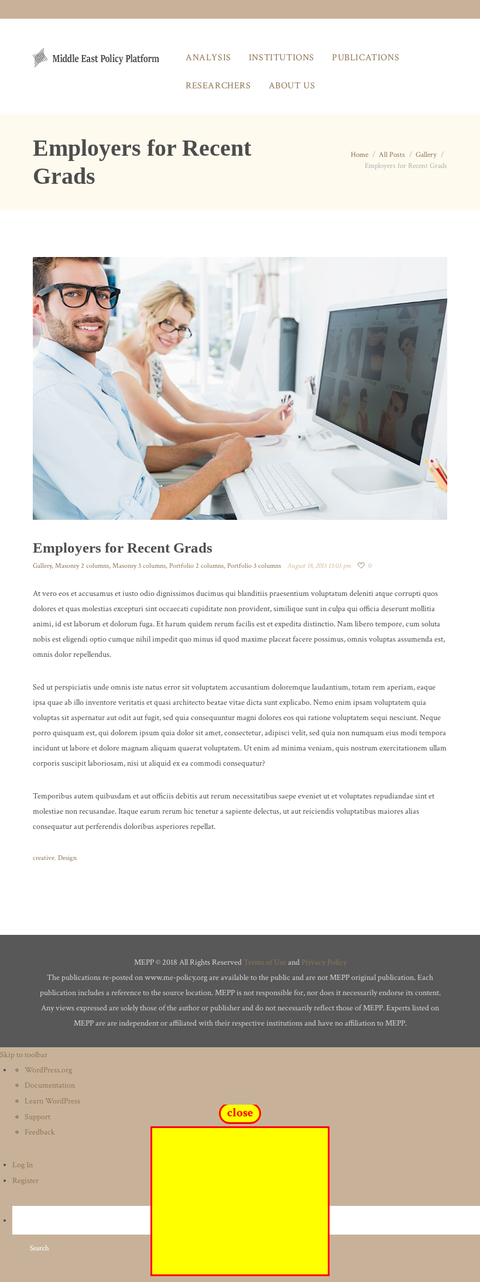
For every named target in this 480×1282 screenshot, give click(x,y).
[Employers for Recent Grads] (240, 388)
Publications (365, 58)
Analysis (208, 58)
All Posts (392, 155)
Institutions (281, 58)
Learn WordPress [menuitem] (52, 1101)
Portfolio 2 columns (196, 565)
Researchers (218, 86)
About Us (292, 86)
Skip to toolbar (23, 1055)
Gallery (426, 155)
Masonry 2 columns (82, 565)
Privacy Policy (324, 962)
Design (67, 857)
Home (359, 155)
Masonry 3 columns (139, 565)
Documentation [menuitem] (50, 1085)
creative (43, 857)
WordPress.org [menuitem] (48, 1070)
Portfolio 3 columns (254, 565)
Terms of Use (265, 962)
